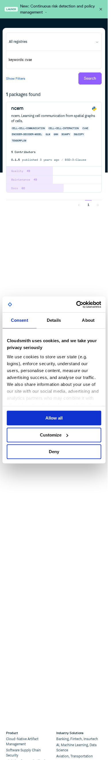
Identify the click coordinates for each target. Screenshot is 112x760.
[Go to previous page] (79, 204)
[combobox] (53, 41)
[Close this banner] (100, 9)
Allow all (54, 418)
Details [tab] (54, 320)
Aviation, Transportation (74, 756)
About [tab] (88, 320)
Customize (50, 434)
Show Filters (15, 78)
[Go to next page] (97, 204)
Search (90, 78)
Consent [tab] (19, 320)
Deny (54, 451)
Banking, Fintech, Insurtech (77, 739)
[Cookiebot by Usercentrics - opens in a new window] (76, 304)
